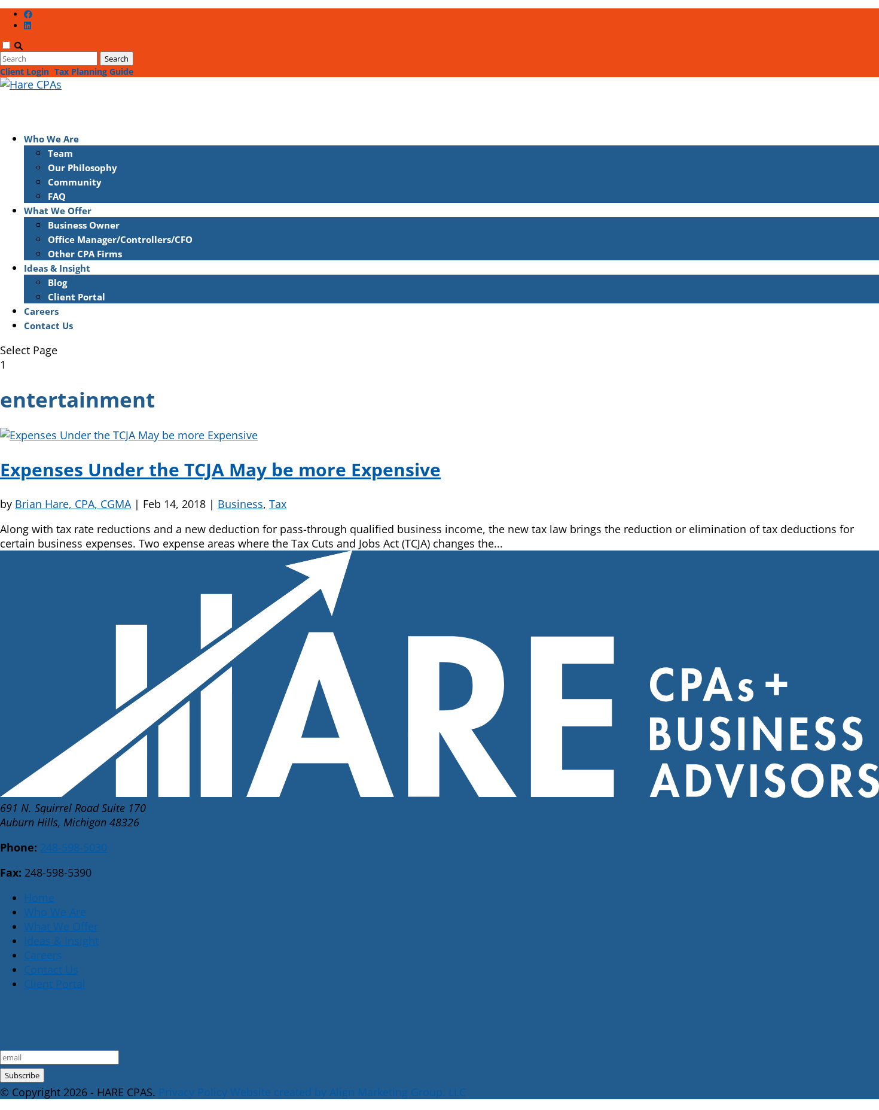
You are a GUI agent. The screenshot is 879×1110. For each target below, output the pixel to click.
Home (39, 897)
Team (60, 153)
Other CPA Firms (85, 254)
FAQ (57, 196)
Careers (43, 955)
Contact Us (48, 326)
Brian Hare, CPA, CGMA (73, 504)
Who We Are (55, 912)
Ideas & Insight (61, 940)
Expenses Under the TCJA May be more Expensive (220, 469)
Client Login (24, 71)
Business (240, 504)
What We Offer (61, 926)
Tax (277, 504)
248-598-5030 (73, 847)
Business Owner (84, 225)
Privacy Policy (192, 1092)
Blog (57, 282)
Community (75, 182)
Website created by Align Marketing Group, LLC (348, 1092)
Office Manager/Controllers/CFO (120, 239)
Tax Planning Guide (93, 71)
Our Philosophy (82, 168)
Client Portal (76, 297)
